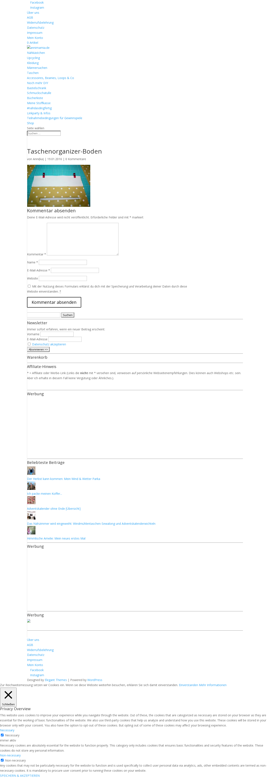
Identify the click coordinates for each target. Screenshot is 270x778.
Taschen (33, 73)
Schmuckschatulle (39, 93)
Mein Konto (35, 38)
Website (32, 278)
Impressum (34, 33)
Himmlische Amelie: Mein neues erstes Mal (56, 538)
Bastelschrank (36, 88)
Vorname (33, 334)
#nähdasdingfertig (39, 108)
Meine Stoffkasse (39, 103)
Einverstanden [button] (188, 685)
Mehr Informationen (213, 685)
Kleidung (33, 63)
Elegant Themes (56, 680)
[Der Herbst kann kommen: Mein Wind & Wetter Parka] (31, 474)
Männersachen (37, 68)
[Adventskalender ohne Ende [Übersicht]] (31, 503)
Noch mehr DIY (37, 83)
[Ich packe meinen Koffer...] (31, 489)
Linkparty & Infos (38, 113)
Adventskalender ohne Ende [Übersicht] (54, 509)
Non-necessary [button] (10, 755)
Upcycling (33, 58)
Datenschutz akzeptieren (49, 344)
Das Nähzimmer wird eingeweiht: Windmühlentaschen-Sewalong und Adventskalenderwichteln (91, 524)
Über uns (33, 13)
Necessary (12, 735)
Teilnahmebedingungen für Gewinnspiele (54, 118)
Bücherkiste (35, 98)
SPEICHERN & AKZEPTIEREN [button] (20, 776)
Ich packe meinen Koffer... (44, 494)
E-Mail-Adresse (38, 270)
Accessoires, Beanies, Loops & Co (50, 78)
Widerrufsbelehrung (40, 22)
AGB (30, 17)
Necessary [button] (7, 730)
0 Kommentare (75, 159)
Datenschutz (35, 28)
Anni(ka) (38, 159)
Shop (30, 123)
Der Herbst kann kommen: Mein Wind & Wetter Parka (63, 479)
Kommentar (36, 254)
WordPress (94, 680)
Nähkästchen (36, 53)
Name (32, 262)
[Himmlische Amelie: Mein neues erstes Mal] (31, 533)
